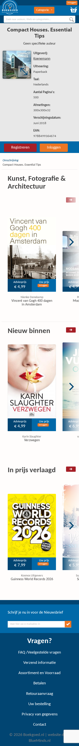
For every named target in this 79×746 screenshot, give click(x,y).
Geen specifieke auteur (39, 43)
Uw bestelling (39, 704)
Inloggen (72, 3)
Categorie (42, 10)
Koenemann (41, 59)
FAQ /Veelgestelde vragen (39, 653)
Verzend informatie (39, 663)
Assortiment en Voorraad (39, 673)
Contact (39, 725)
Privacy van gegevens (39, 714)
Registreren (20, 148)
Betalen (39, 683)
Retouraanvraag (39, 694)
